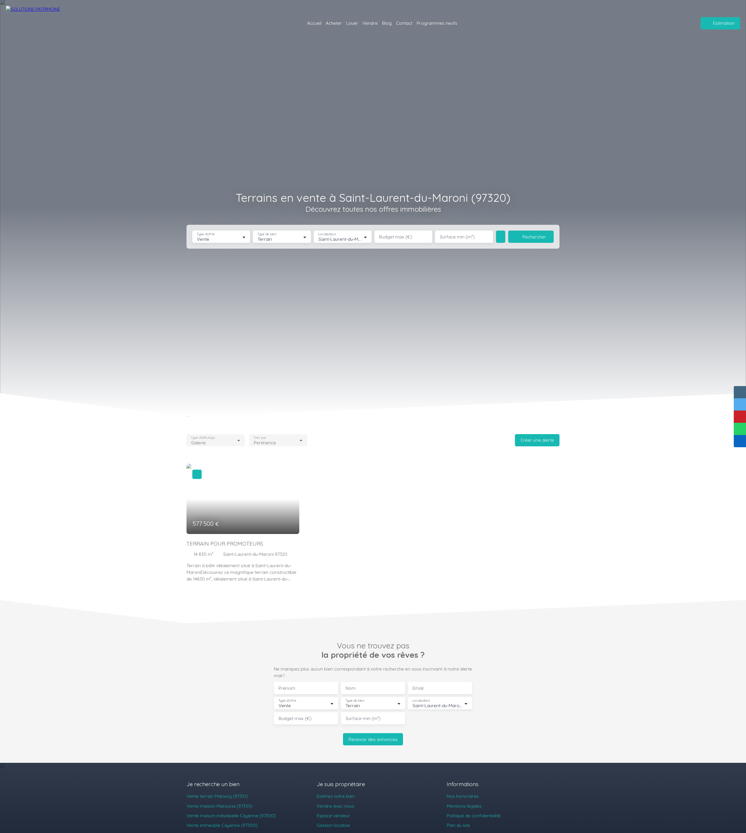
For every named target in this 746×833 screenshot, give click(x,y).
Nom (351, 688)
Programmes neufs (437, 23)
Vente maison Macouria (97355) (219, 806)
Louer (352, 23)
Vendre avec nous (335, 806)
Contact (404, 23)
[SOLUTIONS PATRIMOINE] (43, 23)
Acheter (334, 23)
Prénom (287, 688)
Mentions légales (464, 806)
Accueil (314, 23)
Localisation (327, 234)
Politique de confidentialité (474, 815)
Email (418, 688)
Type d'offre (206, 234)
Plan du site (458, 825)
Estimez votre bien (336, 796)
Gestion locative (333, 825)
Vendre (370, 23)
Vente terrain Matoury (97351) (217, 796)
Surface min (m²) (457, 237)
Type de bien (267, 234)
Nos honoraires (463, 796)
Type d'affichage (203, 437)
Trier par (260, 437)
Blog (387, 23)
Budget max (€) (395, 237)
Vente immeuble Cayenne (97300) (222, 825)
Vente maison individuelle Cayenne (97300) (231, 815)
